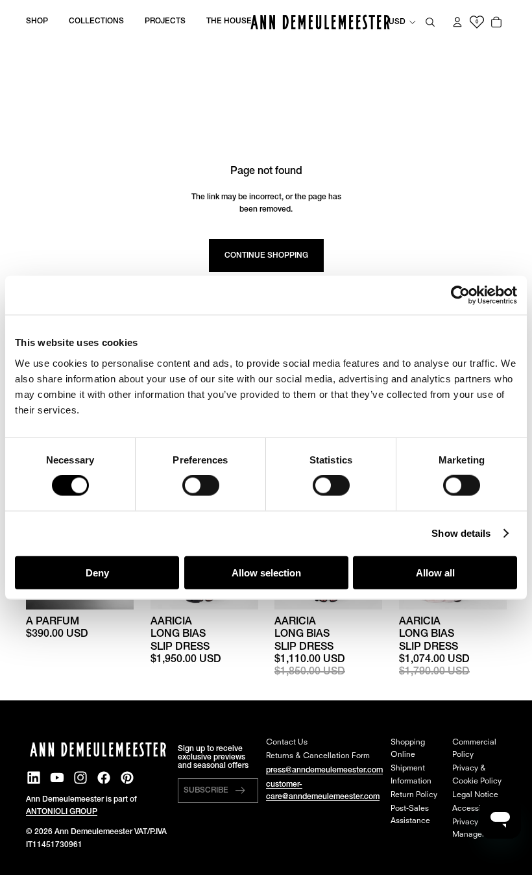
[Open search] (430, 22)
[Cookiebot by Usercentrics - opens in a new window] (460, 295)
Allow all (435, 572)
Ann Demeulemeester (93, 831)
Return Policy (414, 795)
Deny (97, 572)
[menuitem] (37, 22)
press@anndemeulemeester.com (324, 770)
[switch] (200, 485)
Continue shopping (266, 255)
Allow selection (266, 572)
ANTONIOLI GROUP (61, 811)
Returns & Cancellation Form (318, 756)
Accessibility (475, 809)
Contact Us (287, 742)
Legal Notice (475, 795)
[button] (218, 790)
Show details (460, 533)
